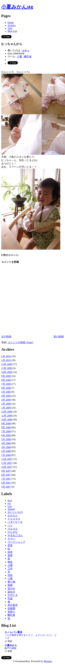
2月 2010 (6, 356)
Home (11, 22)
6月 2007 (6, 482)
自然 (10, 575)
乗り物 (11, 581)
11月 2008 (6, 415)
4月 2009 (6, 395)
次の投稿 (6, 336)
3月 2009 (6, 399)
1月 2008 (6, 455)
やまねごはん (15, 535)
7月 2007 (6, 479)
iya (9, 503)
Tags (10, 28)
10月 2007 (6, 467)
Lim (10, 506)
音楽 (10, 545)
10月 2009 (6, 372)
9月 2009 (6, 376)
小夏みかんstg (17, 6)
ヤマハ (11, 538)
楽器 (10, 555)
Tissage (11, 509)
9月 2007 (6, 471)
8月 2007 (6, 475)
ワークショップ (16, 542)
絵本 (10, 552)
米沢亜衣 (13, 605)
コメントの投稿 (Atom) (20, 342)
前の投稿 (59, 336)
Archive (12, 25)
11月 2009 (6, 368)
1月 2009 (6, 407)
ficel (10, 500)
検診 (10, 562)
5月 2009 (6, 392)
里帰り (11, 611)
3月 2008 (6, 447)
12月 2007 (6, 459)
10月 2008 (6, 419)
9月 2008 (6, 423)
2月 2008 (6, 451)
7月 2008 (6, 431)
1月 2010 (6, 360)
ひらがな (13, 532)
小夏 (19, 56)
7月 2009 (6, 384)
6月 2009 (6, 388)
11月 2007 (6, 463)
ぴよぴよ (13, 528)
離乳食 (28, 56)
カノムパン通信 (13, 632)
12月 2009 (6, 364)
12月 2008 (6, 411)
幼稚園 (11, 608)
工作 (10, 568)
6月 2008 (6, 435)
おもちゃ (13, 515)
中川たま (13, 595)
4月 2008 (6, 443)
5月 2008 (6, 439)
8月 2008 (6, 427)
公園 (10, 565)
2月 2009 (6, 403)
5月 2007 (6, 486)
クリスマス (14, 518)
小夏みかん (11, 645)
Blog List (12, 31)
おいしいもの (15, 512)
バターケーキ (15, 522)
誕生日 (11, 591)
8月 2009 (6, 380)
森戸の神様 (10, 648)
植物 (10, 585)
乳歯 (10, 598)
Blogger (48, 661)
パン (10, 525)
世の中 (11, 588)
